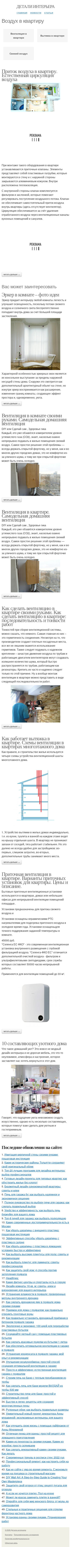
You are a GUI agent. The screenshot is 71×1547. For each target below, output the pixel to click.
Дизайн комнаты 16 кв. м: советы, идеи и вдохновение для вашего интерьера (29, 1288)
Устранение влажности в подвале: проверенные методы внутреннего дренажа (34, 1296)
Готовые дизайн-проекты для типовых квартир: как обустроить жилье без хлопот (34, 1180)
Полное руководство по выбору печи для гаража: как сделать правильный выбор (35, 1204)
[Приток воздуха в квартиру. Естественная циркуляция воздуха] (35, 97)
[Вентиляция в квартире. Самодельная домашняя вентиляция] (35, 575)
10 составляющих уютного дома (34, 1043)
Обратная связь (11, 1543)
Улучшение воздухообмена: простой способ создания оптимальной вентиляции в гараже (31, 1364)
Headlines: (12, 1278)
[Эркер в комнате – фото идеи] (35, 344)
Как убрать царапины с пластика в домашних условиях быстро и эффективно (31, 1248)
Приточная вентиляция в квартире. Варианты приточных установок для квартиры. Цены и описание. (35, 879)
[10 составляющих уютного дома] (35, 1089)
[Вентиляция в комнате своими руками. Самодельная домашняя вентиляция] (35, 479)
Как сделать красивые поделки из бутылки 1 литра (36, 1342)
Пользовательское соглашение (26, 1534)
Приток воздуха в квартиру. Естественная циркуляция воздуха (29, 75)
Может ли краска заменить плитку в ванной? (33, 1497)
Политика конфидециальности (17, 1538)
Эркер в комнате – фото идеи (30, 294)
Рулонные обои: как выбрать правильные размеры (37, 1409)
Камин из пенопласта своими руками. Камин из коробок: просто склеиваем (33, 1443)
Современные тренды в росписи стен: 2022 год (35, 1457)
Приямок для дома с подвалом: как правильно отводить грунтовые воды (32, 1312)
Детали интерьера (35, 6)
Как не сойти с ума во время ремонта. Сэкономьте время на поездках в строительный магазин (35, 1471)
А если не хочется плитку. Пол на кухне (30, 1493)
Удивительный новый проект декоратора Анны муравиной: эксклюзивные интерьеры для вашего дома (32, 1417)
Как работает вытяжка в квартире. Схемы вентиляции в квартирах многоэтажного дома (33, 742)
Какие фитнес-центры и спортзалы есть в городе (36, 1282)
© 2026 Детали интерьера (15, 1530)
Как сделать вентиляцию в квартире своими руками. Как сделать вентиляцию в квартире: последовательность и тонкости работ (34, 616)
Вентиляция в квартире (19, 35)
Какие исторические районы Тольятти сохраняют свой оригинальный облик (33, 1164)
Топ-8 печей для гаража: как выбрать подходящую (35, 1218)
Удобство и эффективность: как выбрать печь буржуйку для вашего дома (31, 1212)
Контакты (8, 1534)
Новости (35, 12)
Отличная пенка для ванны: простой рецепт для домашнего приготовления (33, 1435)
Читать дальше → (11, 274)
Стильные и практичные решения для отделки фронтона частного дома (32, 1511)
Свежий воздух (19, 53)
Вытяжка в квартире (52, 35)
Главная (22, 12)
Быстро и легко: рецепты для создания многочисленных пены (28, 1404)
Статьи (48, 12)
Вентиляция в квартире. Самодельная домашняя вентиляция (26, 515)
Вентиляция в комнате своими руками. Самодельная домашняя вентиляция (34, 419)
